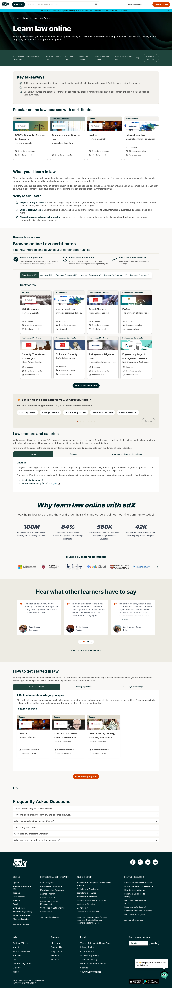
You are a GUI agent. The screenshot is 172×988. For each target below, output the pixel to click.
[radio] (27, 412)
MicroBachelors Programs (52, 890)
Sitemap (84, 967)
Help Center (56, 951)
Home (16, 18)
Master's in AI (83, 908)
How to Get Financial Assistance (138, 886)
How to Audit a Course (134, 890)
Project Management (22, 915)
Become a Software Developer (138, 910)
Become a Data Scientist (135, 907)
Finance (16, 900)
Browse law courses (83, 57)
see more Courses (21, 925)
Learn (17, 4)
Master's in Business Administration (92, 900)
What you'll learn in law (53, 57)
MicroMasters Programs (51, 886)
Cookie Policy (87, 951)
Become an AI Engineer (134, 914)
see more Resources (133, 920)
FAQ (137, 58)
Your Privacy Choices (90, 972)
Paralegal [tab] (74, 454)
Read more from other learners (86, 650)
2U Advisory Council (23, 963)
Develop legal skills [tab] (83, 687)
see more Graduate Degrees (89, 920)
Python (16, 882)
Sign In (147, 4)
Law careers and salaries (102, 57)
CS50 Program (46, 882)
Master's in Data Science (88, 911)
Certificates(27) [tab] (29, 275)
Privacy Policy (87, 947)
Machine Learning (21, 919)
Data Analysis (19, 896)
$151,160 (53, 483)
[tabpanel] (86, 333)
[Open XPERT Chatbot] (164, 974)
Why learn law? (69, 57)
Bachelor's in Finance (86, 893)
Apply (154, 943)
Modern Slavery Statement (93, 963)
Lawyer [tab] (33, 454)
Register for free (161, 4)
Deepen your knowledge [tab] (133, 687)
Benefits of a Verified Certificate (138, 882)
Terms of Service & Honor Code (95, 943)
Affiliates (17, 955)
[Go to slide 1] (84, 641)
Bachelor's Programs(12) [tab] (115, 275)
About (16, 947)
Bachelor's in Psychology (88, 889)
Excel (15, 904)
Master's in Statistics (86, 904)
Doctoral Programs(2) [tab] (140, 275)
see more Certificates (49, 917)
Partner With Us (20, 943)
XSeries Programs (48, 894)
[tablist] (86, 275)
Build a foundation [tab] (36, 687)
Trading (16, 893)
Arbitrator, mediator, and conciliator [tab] (127, 454)
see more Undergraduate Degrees (92, 917)
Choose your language (140, 937)
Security (55, 955)
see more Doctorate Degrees (89, 923)
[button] (96, 4)
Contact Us (56, 947)
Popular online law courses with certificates (26, 57)
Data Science (19, 908)
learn (26, 18)
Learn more (123, 10)
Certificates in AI (47, 897)
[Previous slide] (80, 642)
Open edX (18, 959)
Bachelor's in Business (87, 896)
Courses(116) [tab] (46, 275)
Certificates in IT (47, 911)
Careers (16, 967)
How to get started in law (123, 57)
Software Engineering (22, 911)
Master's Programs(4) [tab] (91, 275)
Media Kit (55, 959)
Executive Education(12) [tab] (66, 275)
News (16, 972)
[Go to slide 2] (88, 641)
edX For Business (135, 4)
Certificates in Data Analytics (53, 908)
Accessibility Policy (89, 955)
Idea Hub (55, 943)
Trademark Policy (88, 959)
